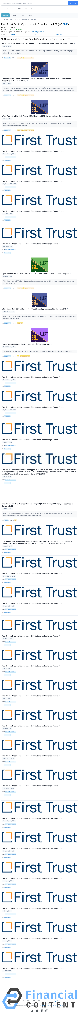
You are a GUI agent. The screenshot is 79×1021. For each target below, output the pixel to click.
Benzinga (6, 520)
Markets (5, 15)
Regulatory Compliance (29, 57)
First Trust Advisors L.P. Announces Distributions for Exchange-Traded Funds (32, 151)
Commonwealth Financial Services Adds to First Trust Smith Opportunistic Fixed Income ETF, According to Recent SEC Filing (38, 80)
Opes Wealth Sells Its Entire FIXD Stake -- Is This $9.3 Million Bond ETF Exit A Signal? (36, 274)
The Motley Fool (7, 57)
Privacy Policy (45, 1005)
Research (59, 35)
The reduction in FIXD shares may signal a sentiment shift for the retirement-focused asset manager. (38, 351)
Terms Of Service (58, 1005)
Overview (5, 19)
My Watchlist (21, 9)
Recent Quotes (6, 9)
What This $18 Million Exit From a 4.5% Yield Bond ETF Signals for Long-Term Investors (37, 116)
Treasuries (33, 19)
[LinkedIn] (42, 1011)
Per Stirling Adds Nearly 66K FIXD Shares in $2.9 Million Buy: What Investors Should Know (38, 43)
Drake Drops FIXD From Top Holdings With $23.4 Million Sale (27, 344)
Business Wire (7, 160)
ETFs (23, 15)
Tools (30, 15)
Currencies (17, 19)
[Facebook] (37, 1011)
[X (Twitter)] (32, 1011)
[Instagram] (47, 1011)
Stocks (14, 15)
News (11, 19)
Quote (13, 35)
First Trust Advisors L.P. (10, 157)
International (25, 19)
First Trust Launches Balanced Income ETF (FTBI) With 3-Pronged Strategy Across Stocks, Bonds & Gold (37, 505)
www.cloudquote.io (54, 1001)
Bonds (18, 57)
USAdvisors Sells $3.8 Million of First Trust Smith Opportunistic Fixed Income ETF (35, 309)
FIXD (65, 24)
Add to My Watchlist (38, 32)
